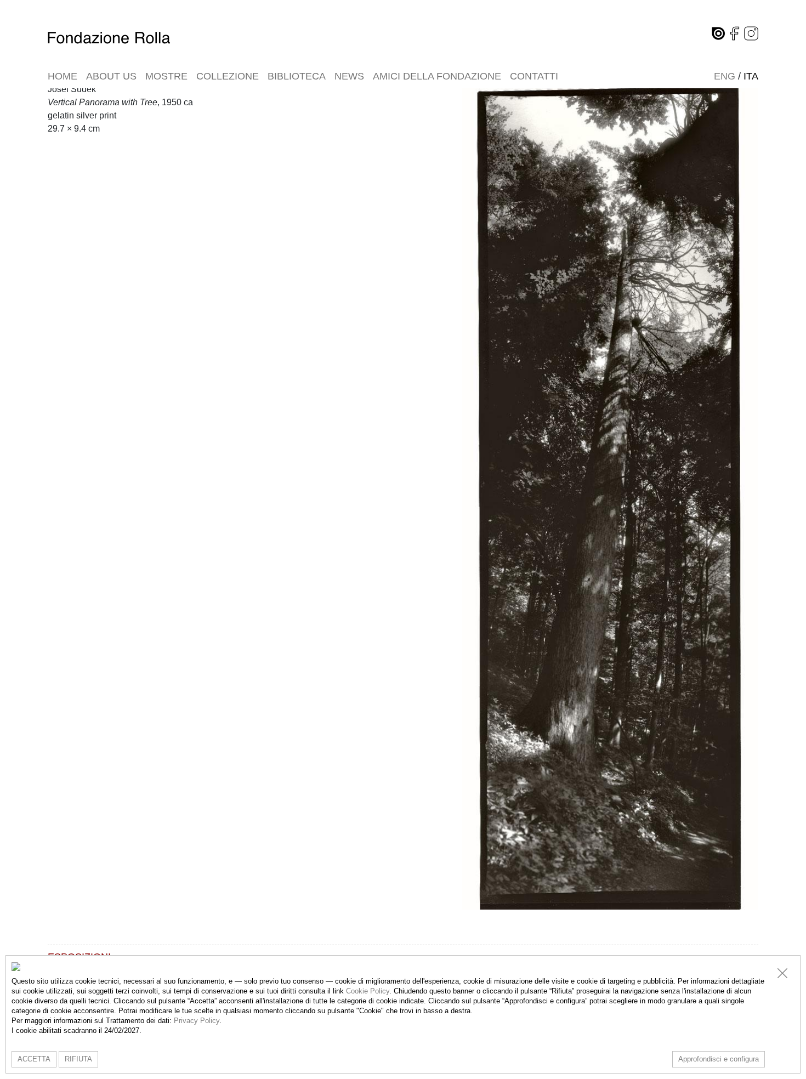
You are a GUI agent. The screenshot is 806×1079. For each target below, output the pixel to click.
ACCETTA (34, 1059)
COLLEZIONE (227, 76)
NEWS (349, 76)
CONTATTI (534, 76)
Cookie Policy (367, 991)
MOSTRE (166, 76)
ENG (724, 76)
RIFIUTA (78, 1059)
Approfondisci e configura (718, 1059)
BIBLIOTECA (297, 76)
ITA (750, 76)
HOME (62, 76)
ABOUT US (111, 76)
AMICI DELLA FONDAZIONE (437, 76)
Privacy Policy (196, 1020)
